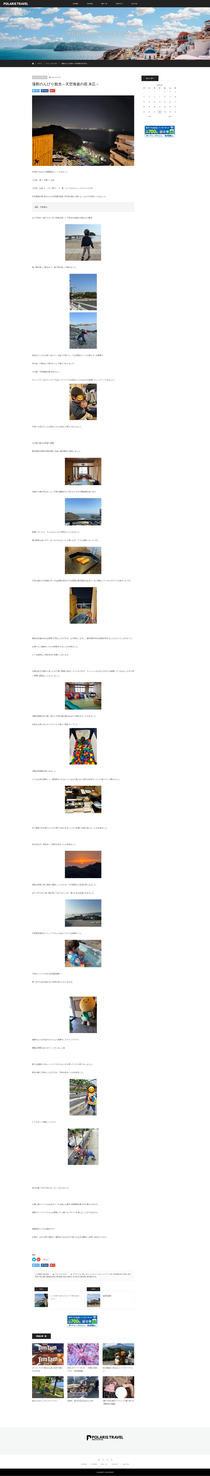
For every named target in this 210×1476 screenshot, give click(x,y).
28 (159, 112)
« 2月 (149, 116)
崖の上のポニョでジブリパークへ (45, 1401)
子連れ (124, 1274)
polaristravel (109, 1472)
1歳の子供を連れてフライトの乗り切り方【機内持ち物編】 (118, 1402)
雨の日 (77, 1277)
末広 (129, 1274)
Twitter (99, 1459)
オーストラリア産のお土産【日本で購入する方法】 (47, 1369)
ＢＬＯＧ (134, 3)
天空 (110, 1274)
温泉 (36, 1277)
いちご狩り (81, 1274)
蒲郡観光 (49, 1277)
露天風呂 (83, 1277)
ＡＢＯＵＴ (119, 3)
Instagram (107, 1459)
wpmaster (46, 1274)
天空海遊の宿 (117, 1274)
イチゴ (75, 1274)
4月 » (170, 116)
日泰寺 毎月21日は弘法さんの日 (80, 1401)
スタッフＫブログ (40, 77)
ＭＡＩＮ (104, 3)
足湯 (64, 1277)
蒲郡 (43, 1277)
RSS (111, 1459)
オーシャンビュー (92, 1274)
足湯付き (69, 1277)
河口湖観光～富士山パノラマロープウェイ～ (118, 1369)
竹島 (40, 1277)
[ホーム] (33, 61)
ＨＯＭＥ (76, 3)
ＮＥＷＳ (90, 3)
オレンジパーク (103, 1274)
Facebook (103, 1459)
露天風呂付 (90, 1277)
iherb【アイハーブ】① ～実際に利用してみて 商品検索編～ (82, 1369)
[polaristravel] (105, 1438)
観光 (54, 1277)
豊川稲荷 (59, 1277)
